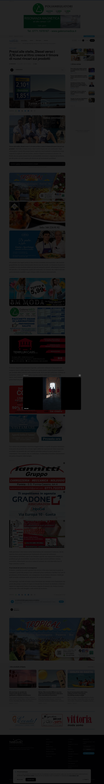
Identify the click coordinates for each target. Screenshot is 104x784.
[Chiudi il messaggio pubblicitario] (79, 375)
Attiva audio (26, 408)
